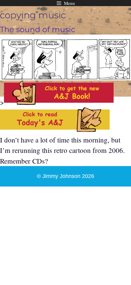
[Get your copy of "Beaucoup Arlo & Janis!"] (59, 102)
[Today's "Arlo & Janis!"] (55, 129)
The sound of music (37, 29)
